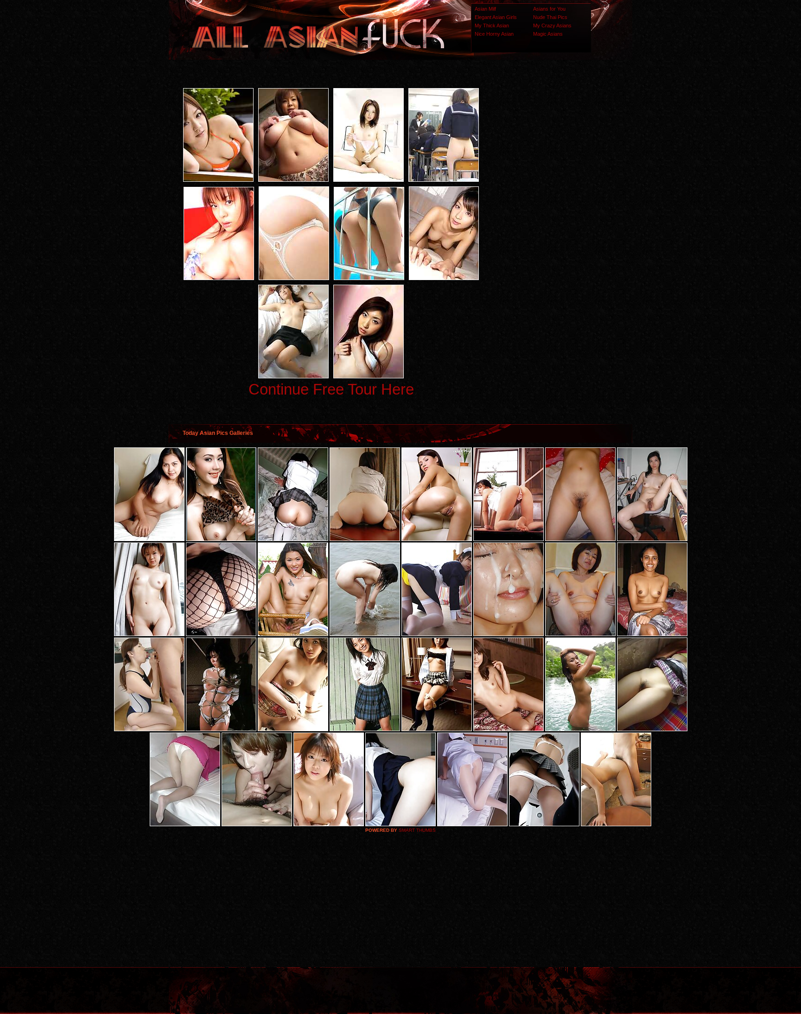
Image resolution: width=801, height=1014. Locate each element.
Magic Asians (548, 34)
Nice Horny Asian (494, 34)
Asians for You (549, 9)
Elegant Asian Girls (496, 17)
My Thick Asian (492, 25)
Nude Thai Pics (550, 17)
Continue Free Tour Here (331, 389)
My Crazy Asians (552, 25)
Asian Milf (485, 9)
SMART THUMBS (417, 830)
